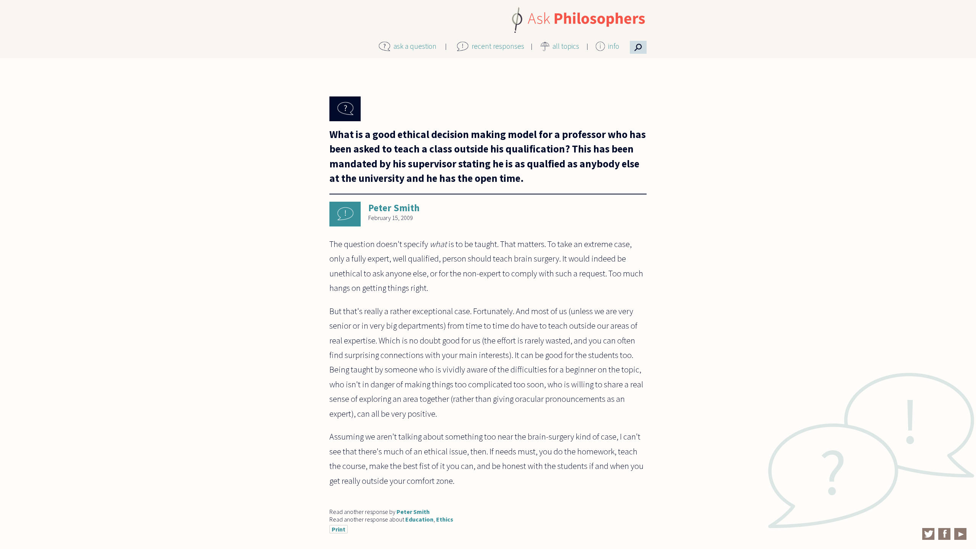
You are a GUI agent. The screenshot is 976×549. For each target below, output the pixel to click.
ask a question (415, 46)
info (613, 46)
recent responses (498, 46)
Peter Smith (393, 208)
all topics (565, 46)
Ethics (444, 519)
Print (338, 529)
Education (419, 519)
